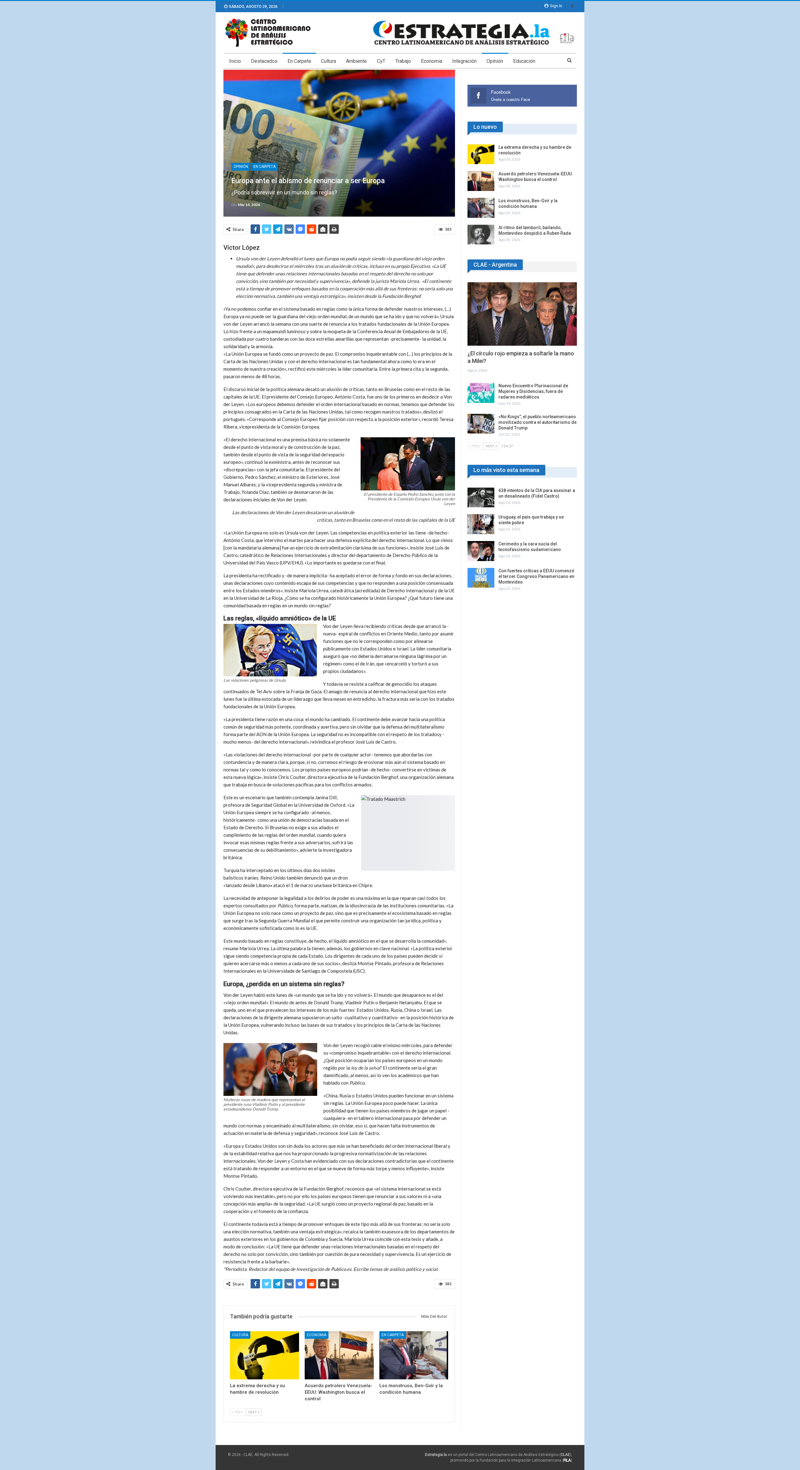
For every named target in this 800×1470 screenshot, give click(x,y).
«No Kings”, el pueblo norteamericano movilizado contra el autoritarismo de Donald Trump (537, 422)
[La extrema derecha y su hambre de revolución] (264, 1355)
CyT (381, 61)
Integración (464, 61)
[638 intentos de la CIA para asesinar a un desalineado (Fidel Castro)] (481, 498)
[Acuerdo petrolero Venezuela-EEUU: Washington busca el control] (339, 1355)
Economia (431, 61)
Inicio (235, 61)
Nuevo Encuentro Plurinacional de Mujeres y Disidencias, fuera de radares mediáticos (533, 391)
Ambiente (356, 61)
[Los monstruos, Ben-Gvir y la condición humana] (413, 1355)
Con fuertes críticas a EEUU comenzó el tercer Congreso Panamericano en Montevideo (536, 576)
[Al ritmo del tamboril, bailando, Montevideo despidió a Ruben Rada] (481, 235)
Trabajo (403, 61)
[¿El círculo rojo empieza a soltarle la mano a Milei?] (522, 314)
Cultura (328, 61)
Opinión (495, 61)
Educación (524, 61)
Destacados (264, 61)
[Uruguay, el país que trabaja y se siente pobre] (481, 524)
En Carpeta (299, 61)
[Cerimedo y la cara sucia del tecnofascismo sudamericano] (481, 551)
